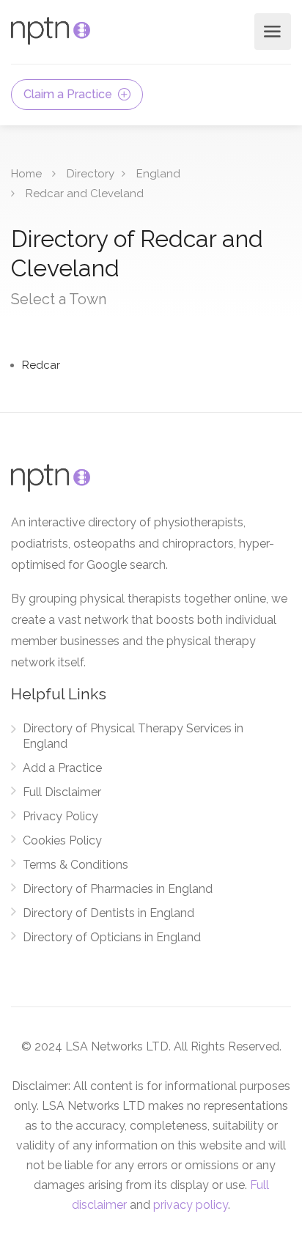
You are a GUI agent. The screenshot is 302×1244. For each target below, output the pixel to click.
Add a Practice (62, 768)
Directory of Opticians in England (112, 937)
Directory (90, 173)
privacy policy (190, 1205)
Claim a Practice (69, 94)
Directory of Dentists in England (108, 913)
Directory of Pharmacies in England (118, 889)
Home (26, 173)
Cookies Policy (62, 840)
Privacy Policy (60, 816)
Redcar (41, 365)
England (158, 173)
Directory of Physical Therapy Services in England (133, 736)
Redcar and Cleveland (85, 193)
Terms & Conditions (75, 865)
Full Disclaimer (62, 792)
